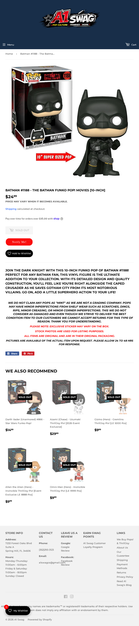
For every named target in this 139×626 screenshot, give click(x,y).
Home (9, 53)
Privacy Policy (125, 576)
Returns (121, 572)
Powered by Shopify (40, 619)
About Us (122, 547)
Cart (133, 44)
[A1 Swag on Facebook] (66, 597)
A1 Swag (19, 619)
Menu (10, 44)
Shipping (10, 208)
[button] (19, 242)
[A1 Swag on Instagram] (72, 597)
